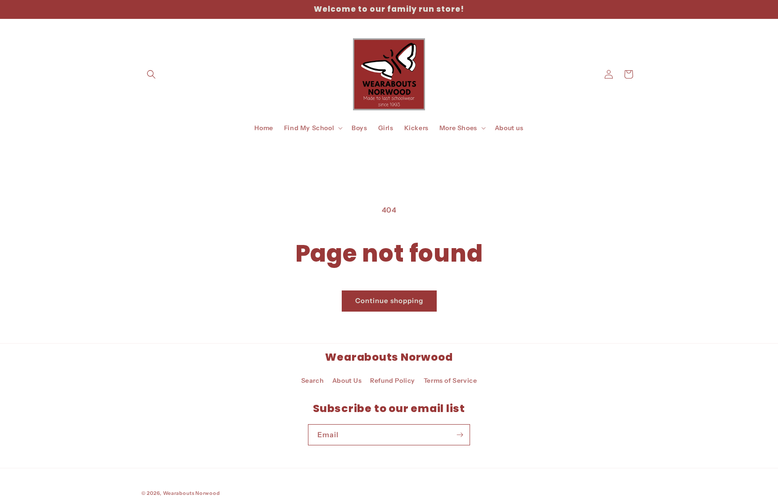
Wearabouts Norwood (191, 493)
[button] (151, 74)
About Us (347, 380)
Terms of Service (450, 380)
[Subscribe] (460, 434)
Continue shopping (389, 300)
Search (312, 380)
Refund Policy (392, 380)
